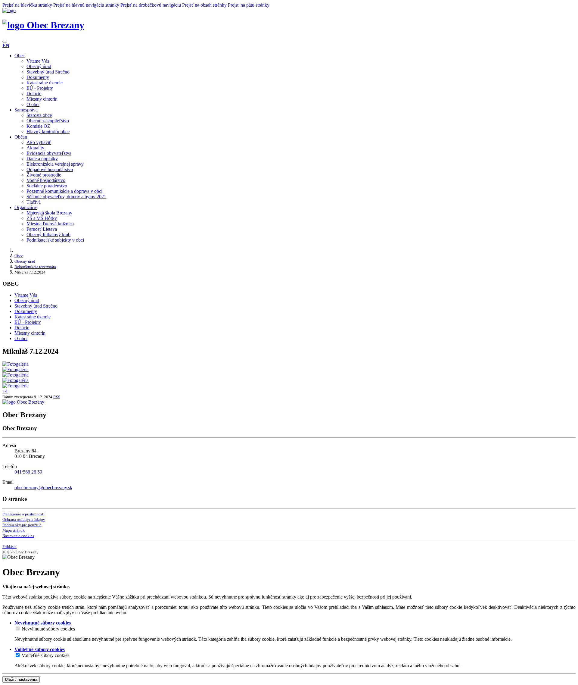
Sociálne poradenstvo (46, 185)
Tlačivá (33, 202)
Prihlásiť (9, 546)
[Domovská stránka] (9, 10)
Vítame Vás (37, 61)
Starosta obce (39, 115)
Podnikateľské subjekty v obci (55, 239)
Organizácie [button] (25, 207)
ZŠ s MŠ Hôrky (41, 218)
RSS (56, 397)
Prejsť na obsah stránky (204, 5)
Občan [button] (20, 136)
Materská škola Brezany (49, 212)
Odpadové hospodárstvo (49, 169)
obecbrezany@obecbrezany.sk (43, 487)
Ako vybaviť (38, 142)
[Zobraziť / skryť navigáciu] (4, 41)
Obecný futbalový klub (48, 234)
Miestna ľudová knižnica (50, 223)
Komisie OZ (38, 126)
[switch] (18, 628)
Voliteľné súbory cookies (45, 655)
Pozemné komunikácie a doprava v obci (64, 191)
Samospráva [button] (26, 109)
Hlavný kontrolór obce (48, 131)
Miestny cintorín (41, 99)
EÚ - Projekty (39, 88)
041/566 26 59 (28, 471)
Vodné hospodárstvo (45, 180)
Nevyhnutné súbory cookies (48, 628)
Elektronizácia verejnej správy (55, 164)
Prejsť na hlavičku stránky (27, 5)
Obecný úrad (38, 66)
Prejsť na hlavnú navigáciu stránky (86, 5)
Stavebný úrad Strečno (48, 71)
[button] (5, 45)
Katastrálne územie (44, 82)
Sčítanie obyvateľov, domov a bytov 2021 (66, 196)
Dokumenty (37, 77)
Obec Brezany (54, 25)
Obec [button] (19, 55)
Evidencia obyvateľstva (48, 153)
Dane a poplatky (42, 158)
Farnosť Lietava (41, 229)
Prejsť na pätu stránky (248, 5)
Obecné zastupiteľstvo (47, 120)
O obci (32, 104)
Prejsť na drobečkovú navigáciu (150, 5)
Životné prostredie (43, 174)
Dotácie (33, 93)
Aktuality (35, 147)
